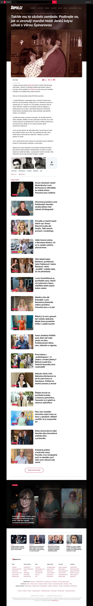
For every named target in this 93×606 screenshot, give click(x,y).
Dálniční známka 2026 (74, 569)
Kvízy (65, 8)
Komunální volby (15, 576)
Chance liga (37, 567)
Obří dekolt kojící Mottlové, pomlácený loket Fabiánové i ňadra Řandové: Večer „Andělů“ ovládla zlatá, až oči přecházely (45, 265)
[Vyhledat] (54, 2)
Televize (53, 8)
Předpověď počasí (39, 581)
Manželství (35, 170)
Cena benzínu (54, 581)
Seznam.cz (88, 2)
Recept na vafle (50, 574)
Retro (60, 8)
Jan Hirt (25, 570)
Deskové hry (55, 585)
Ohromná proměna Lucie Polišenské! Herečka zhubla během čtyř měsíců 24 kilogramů (46, 205)
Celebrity (33, 8)
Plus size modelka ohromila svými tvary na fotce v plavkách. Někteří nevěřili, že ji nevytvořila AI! (46, 417)
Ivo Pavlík (29, 170)
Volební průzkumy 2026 (16, 569)
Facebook (20, 590)
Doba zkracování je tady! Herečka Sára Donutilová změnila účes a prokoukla (46, 434)
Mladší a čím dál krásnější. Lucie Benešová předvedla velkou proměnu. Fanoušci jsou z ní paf (45, 302)
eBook (45, 79)
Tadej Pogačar (26, 572)
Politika (40, 8)
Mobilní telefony (28, 585)
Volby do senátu (15, 574)
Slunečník (45, 583)
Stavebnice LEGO (35, 585)
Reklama (25, 590)
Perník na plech (50, 576)
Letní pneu (50, 585)
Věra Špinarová (32, 89)
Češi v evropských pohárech (63, 581)
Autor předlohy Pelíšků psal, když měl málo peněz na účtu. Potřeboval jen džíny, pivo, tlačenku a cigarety (46, 340)
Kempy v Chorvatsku (63, 567)
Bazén (28, 583)
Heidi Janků (31, 85)
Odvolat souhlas (61, 590)
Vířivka (70, 583)
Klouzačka (50, 583)
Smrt (41, 170)
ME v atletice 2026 (39, 572)
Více (80, 8)
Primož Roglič (26, 574)
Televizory (61, 585)
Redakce (29, 590)
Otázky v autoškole (74, 574)
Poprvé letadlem (62, 569)
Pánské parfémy (73, 585)
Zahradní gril (65, 583)
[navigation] (2, 2)
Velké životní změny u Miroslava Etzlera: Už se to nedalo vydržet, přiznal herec (45, 244)
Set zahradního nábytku (58, 583)
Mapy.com (33, 581)
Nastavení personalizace (70, 590)
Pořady (47, 8)
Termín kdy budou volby (16, 572)
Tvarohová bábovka (51, 572)
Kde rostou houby (47, 581)
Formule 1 (37, 574)
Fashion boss (73, 8)
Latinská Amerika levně (63, 574)
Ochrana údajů (54, 590)
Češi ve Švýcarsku (62, 572)
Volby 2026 (14, 567)
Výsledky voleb (15, 570)
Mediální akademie (36, 590)
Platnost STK (72, 576)
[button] (46, 53)
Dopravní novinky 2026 (74, 570)
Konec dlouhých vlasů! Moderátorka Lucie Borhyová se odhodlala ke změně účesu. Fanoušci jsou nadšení (45, 188)
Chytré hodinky (67, 585)
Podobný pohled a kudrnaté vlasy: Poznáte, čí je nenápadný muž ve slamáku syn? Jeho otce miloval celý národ (46, 456)
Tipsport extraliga (38, 570)
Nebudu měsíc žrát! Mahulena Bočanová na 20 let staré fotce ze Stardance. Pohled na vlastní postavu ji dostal (45, 379)
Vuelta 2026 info (27, 567)
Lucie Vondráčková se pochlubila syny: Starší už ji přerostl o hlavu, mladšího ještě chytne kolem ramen (45, 283)
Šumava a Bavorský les (63, 570)
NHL (36, 576)
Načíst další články (34, 470)
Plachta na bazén (33, 583)
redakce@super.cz (55, 600)
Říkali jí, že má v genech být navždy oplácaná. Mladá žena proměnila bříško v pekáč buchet (45, 320)
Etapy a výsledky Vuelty (28, 569)
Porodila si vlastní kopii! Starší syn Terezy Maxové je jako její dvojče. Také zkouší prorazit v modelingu (45, 226)
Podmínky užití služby (45, 590)
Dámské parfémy (43, 585)
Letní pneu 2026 (73, 567)
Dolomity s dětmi (62, 576)
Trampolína (40, 583)
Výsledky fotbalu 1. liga (39, 569)
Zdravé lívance (50, 570)
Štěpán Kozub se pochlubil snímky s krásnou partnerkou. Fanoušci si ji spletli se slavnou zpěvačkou (45, 398)
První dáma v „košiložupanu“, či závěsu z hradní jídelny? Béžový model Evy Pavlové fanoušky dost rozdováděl (45, 360)
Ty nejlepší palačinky (51, 567)
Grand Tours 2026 (27, 576)
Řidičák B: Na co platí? (74, 572)
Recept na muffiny (50, 569)
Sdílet (51, 79)
